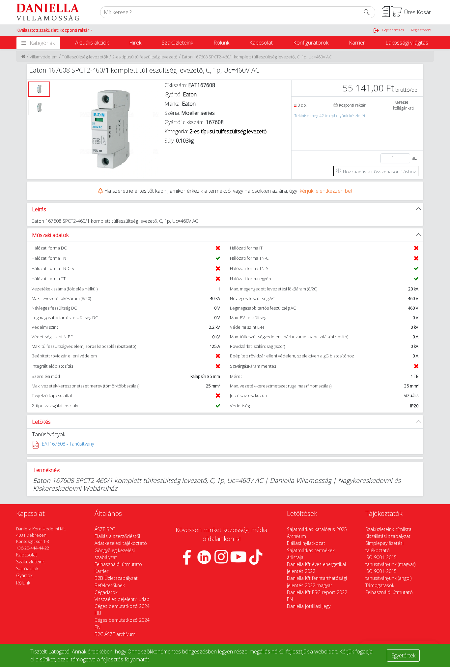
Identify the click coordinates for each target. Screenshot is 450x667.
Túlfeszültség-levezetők (85, 57)
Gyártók (24, 575)
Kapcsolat (261, 42)
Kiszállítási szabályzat (387, 536)
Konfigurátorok (310, 42)
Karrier (357, 42)
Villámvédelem (44, 57)
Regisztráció (421, 29)
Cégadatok (106, 592)
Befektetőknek (110, 585)
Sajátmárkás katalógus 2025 (317, 529)
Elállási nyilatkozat (306, 543)
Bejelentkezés (393, 29)
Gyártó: (180, 94)
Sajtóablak (27, 568)
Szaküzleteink (177, 42)
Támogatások (379, 585)
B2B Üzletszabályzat (116, 578)
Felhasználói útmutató (118, 564)
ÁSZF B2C (105, 529)
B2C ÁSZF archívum (115, 634)
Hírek (135, 42)
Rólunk (221, 42)
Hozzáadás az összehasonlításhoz (379, 171)
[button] (54, 30)
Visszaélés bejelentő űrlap (122, 599)
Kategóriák (42, 43)
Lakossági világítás (406, 42)
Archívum (296, 536)
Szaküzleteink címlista (388, 529)
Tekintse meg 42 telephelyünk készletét (329, 115)
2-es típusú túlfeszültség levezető (145, 57)
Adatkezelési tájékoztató (121, 543)
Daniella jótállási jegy (308, 606)
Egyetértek (403, 655)
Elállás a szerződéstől (117, 536)
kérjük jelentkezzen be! (326, 190)
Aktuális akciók (92, 42)
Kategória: (215, 131)
